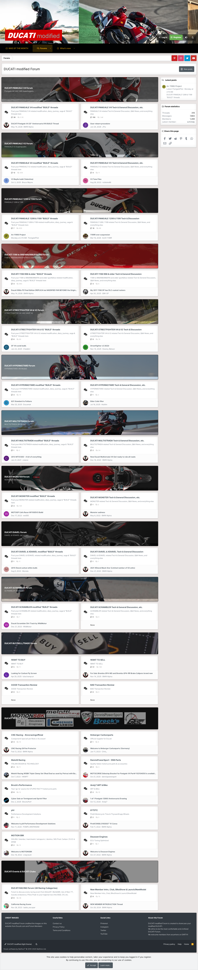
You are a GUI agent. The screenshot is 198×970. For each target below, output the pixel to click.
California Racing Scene (21, 904)
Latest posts (171, 80)
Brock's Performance (21, 785)
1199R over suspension (100, 235)
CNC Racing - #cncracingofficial (27, 735)
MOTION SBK (17, 835)
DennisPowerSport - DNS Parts (105, 760)
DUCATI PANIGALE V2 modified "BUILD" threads (34, 163)
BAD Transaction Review (102, 685)
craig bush (27, 855)
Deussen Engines (99, 836)
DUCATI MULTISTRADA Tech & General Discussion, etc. (117, 440)
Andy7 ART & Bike (99, 785)
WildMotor (27, 626)
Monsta (25, 571)
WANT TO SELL (97, 660)
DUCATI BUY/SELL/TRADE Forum (20, 643)
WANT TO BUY (18, 660)
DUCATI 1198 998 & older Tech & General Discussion (116, 274)
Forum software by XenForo (25, 949)
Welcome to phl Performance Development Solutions (33, 824)
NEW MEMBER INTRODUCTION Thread (106, 904)
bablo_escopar (29, 907)
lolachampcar (28, 676)
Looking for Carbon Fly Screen (24, 673)
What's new (65, 48)
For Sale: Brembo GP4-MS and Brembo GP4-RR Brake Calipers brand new (121, 673)
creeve (25, 460)
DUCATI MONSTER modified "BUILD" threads (33, 496)
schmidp (191, 122)
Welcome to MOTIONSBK (21, 852)
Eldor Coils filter (97, 401)
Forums (43, 48)
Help (179, 944)
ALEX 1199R (107, 238)
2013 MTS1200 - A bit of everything (26, 457)
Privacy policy (169, 944)
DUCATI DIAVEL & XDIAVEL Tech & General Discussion (116, 551)
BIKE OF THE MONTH (18, 48)
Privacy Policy (59, 927)
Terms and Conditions (61, 930)
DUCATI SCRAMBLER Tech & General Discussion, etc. (116, 607)
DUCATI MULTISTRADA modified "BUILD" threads (35, 440)
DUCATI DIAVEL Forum (15, 532)
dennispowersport (109, 777)
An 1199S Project (18, 235)
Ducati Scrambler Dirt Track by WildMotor (29, 623)
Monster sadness (97, 512)
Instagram (104, 927)
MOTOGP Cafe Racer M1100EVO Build (27, 512)
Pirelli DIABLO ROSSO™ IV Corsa (103, 824)
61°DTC (94, 810)
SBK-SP (105, 293)
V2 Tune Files (95, 179)
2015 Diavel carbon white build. (24, 568)
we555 (26, 515)
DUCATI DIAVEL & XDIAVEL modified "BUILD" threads (37, 551)
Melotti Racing (18, 760)
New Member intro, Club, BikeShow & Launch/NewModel (118, 889)
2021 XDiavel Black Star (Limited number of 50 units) (112, 568)
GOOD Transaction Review (24, 685)
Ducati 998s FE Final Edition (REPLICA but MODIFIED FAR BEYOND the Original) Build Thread (44, 290)
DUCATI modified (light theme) (19, 944)
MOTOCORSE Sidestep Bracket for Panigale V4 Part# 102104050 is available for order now (123, 773)
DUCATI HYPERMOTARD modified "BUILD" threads (35, 385)
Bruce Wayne (27, 182)
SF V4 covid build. (18, 346)
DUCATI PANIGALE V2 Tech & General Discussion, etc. (116, 163)
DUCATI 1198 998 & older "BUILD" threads (31, 274)
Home (186, 944)
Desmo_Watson (108, 349)
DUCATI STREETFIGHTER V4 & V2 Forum (24, 310)
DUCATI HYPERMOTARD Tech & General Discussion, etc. (118, 385)
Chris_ (104, 751)
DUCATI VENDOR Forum (16, 718)
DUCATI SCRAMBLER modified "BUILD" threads (34, 607)
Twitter (103, 930)
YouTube (103, 934)
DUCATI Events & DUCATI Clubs (20, 871)
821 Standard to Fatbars (21, 401)
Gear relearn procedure (100, 124)
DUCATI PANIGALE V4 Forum (18, 88)
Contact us (57, 923)
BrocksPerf (26, 802)
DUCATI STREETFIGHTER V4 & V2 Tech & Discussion (116, 329)
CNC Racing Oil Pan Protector (23, 748)
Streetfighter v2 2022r (99, 346)
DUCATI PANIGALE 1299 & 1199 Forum (23, 199)
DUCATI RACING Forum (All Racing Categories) (34, 888)
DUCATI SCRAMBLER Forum (18, 587)
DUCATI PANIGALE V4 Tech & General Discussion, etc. (116, 107)
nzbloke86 (106, 182)
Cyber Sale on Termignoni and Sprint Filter (29, 798)
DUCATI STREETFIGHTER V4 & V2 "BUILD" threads (35, 329)
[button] (50, 48)
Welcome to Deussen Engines (102, 852)
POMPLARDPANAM (31, 827)
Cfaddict (26, 349)
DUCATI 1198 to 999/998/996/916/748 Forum (26, 254)
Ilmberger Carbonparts (101, 735)
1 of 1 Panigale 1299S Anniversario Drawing (108, 798)
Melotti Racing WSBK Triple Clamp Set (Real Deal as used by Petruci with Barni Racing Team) (44, 773)
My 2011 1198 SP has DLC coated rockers (107, 290)
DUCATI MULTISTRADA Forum (19, 421)
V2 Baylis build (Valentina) (22, 179)
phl (12, 810)
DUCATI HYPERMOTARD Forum (19, 365)
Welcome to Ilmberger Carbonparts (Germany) (110, 748)
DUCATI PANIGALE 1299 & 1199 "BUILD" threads (34, 218)
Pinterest (104, 923)
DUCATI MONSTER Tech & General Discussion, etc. (115, 497)
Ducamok (27, 404)
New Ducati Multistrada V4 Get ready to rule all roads (113, 457)
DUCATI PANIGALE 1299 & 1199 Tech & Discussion (114, 218)
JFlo (104, 127)
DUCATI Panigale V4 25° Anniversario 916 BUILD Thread (35, 124)
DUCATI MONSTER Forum (17, 476)
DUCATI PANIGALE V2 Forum (18, 143)
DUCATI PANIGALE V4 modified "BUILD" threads (34, 107)
